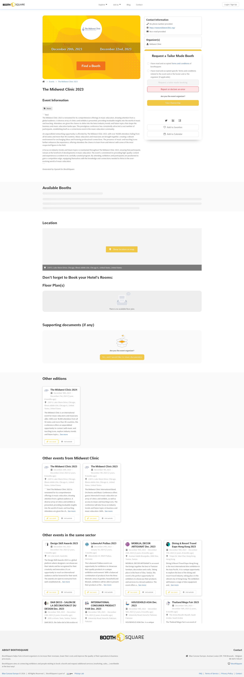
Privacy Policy (227, 673)
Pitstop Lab (79, 673)
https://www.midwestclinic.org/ (162, 28)
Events (51, 82)
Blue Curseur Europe (10, 673)
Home (49, 108)
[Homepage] (40, 4)
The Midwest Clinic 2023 (68, 82)
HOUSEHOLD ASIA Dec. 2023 (144, 604)
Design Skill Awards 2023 (64, 543)
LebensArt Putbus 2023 (103, 543)
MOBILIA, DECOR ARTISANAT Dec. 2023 (143, 545)
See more (64, 434)
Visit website (68, 441)
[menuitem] (103, 4)
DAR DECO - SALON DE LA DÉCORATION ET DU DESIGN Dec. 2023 (60, 605)
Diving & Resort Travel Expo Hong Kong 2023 (184, 545)
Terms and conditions (180, 63)
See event (52, 441)
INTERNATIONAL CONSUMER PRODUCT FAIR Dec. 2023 (100, 605)
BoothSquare (236, 664)
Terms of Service (212, 673)
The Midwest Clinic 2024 (63, 389)
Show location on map (123, 249)
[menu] (120, 4)
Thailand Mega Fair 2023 (185, 602)
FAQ (200, 673)
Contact (139, 5)
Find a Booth (91, 66)
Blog (128, 5)
